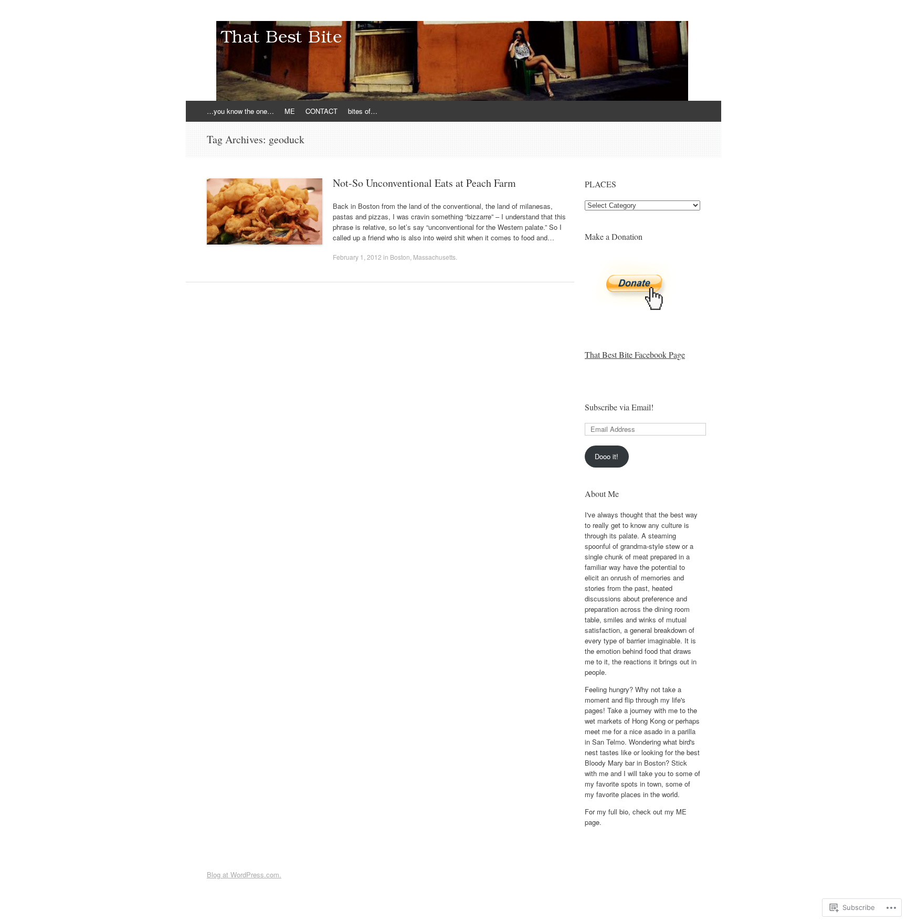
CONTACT (321, 111)
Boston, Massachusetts (423, 256)
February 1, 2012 (357, 256)
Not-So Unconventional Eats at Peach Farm (424, 183)
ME (289, 111)
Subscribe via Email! (619, 406)
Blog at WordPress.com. (244, 874)
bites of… (362, 111)
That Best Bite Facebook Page (635, 354)
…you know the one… (240, 111)
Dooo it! (606, 456)
